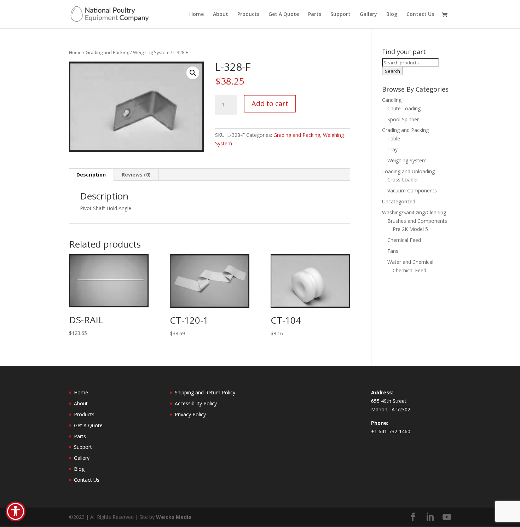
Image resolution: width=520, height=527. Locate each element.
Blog (391, 14)
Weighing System (151, 52)
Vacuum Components (412, 190)
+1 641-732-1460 (390, 431)
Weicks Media (173, 517)
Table (393, 138)
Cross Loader (402, 179)
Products (248, 14)
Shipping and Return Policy (205, 392)
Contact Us (420, 14)
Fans (392, 251)
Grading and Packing (107, 52)
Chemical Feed (404, 240)
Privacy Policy (190, 414)
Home (196, 14)
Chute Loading (404, 108)
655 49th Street (388, 401)
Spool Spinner (403, 119)
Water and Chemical (410, 262)
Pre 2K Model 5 (410, 229)
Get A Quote (283, 14)
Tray (392, 149)
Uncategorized (398, 201)
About (220, 14)
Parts (314, 14)
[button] (192, 72)
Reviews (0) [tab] (136, 174)
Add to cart (270, 103)
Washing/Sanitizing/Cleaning (414, 212)
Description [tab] (91, 174)
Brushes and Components (417, 221)
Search (392, 71)
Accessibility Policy (196, 403)
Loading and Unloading (408, 171)
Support (340, 14)
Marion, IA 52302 (390, 409)
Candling (391, 100)
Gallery (368, 14)
